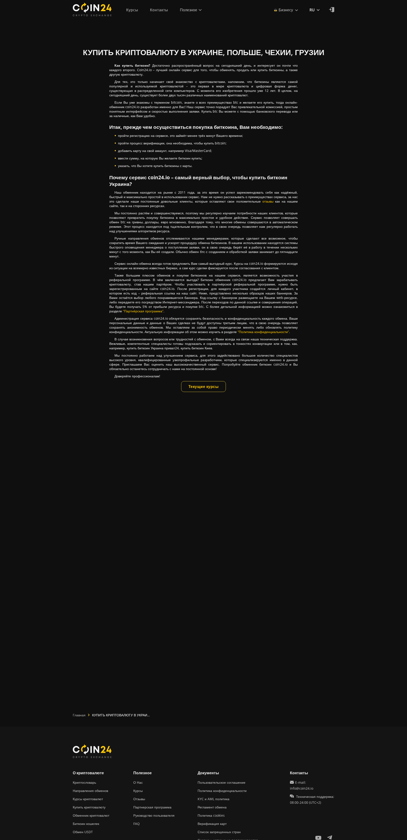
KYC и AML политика (213, 799)
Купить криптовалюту (89, 807)
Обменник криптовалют (91, 815)
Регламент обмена (212, 807)
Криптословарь (84, 782)
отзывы (267, 201)
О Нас (138, 782)
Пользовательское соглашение (221, 782)
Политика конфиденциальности (222, 790)
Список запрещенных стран (219, 832)
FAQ (136, 823)
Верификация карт (212, 823)
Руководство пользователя (154, 815)
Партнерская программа (152, 807)
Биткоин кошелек (86, 823)
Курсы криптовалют (88, 799)
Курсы (138, 790)
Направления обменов (90, 790)
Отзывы (139, 799)
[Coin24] (92, 10)
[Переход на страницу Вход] (331, 9)
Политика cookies (211, 815)
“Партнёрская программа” (143, 311)
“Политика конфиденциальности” (263, 332)
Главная (79, 715)
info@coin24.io (301, 788)
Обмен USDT (83, 832)
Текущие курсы (203, 386)
